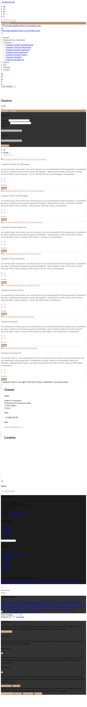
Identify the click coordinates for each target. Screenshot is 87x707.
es (4, 11)
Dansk (39, 601)
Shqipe (47, 609)
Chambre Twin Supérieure (16, 52)
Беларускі (52, 604)
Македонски (14, 604)
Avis (5, 64)
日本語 (68, 607)
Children (4, 135)
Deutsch (6, 526)
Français (6, 534)
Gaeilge (70, 601)
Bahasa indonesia (8, 607)
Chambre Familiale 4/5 (14, 59)
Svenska (33, 609)
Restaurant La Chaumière (14, 40)
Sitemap (76, 580)
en (4, 9)
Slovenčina (65, 609)
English (6, 529)
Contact (6, 69)
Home (6, 152)
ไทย (52, 607)
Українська (60, 607)
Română (26, 609)
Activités (6, 67)
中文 (73, 609)
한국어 (74, 607)
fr (4, 14)
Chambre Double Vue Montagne (19, 45)
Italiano (6, 536)
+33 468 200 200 (8, 2)
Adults (3, 125)
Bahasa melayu (26, 604)
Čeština (60, 604)
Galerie (6, 62)
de (4, 6)
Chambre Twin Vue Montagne (18, 47)
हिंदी (65, 604)
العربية (58, 601)
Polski (3, 609)
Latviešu (4, 604)
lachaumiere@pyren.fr (13, 427)
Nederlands (39, 607)
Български (42, 604)
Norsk (31, 607)
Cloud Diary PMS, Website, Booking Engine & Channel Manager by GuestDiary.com (36, 580)
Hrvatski (77, 604)
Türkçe (48, 607)
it (3, 16)
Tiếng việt (10, 609)
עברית (18, 607)
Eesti (53, 601)
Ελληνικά (47, 601)
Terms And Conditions (23, 583)
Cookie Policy (6, 583)
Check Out (5, 123)
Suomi (63, 601)
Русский (18, 609)
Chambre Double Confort (16, 55)
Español (6, 531)
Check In (4, 120)
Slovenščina (56, 609)
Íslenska (24, 607)
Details (4, 188)
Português (81, 607)
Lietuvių (77, 601)
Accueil (6, 37)
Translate (20, 617)
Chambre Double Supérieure (17, 50)
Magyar (70, 604)
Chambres (7, 42)
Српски (41, 609)
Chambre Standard (13, 57)
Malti (35, 604)
